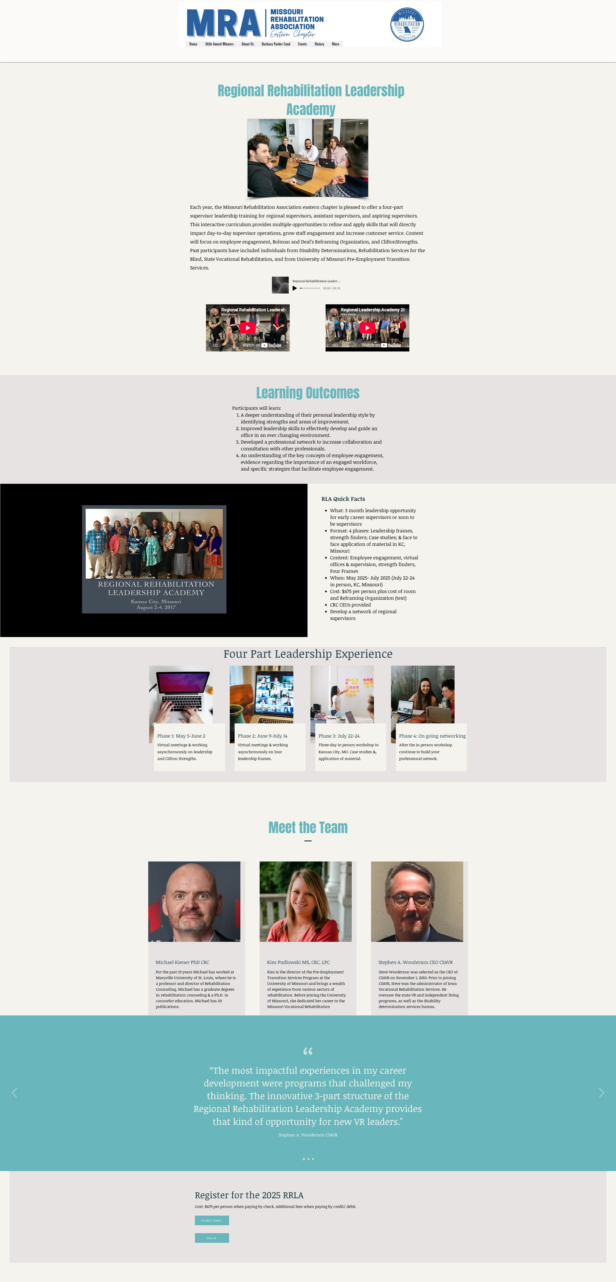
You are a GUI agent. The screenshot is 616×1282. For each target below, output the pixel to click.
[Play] (295, 288)
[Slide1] (303, 1159)
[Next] (601, 1093)
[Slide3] (313, 1159)
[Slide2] (308, 1159)
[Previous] (14, 1093)
